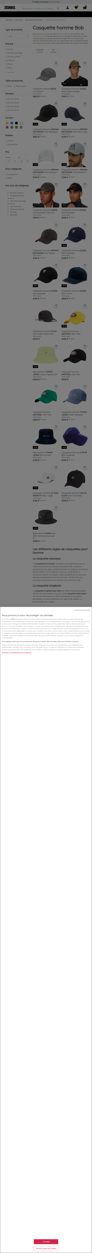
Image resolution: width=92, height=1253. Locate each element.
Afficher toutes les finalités (46, 1248)
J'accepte (46, 1242)
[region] (46, 930)
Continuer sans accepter (82, 610)
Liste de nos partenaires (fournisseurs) (16, 653)
